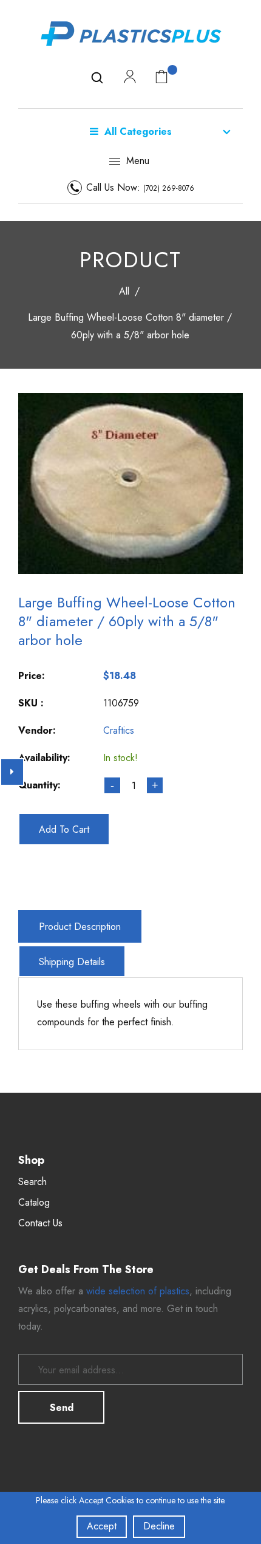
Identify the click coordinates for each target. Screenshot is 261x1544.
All (124, 291)
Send (61, 1408)
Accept (102, 1526)
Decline (159, 1526)
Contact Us (40, 1223)
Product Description (80, 927)
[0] (161, 76)
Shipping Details (72, 962)
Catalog (34, 1202)
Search (32, 1182)
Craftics (118, 730)
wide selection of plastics (137, 1291)
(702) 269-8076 (168, 188)
